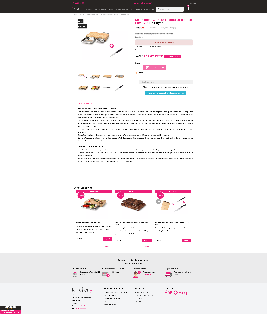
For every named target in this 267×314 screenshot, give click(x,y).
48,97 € (107, 239)
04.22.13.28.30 (148, 274)
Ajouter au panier (155, 67)
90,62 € (186, 240)
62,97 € (146, 240)
